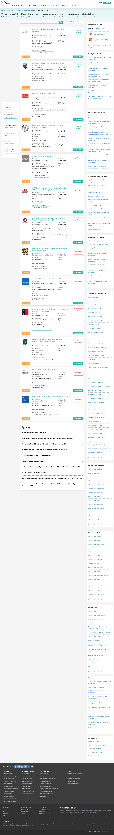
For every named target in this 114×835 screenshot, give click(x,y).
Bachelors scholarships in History (96, 185)
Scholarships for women (10, 798)
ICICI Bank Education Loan (95, 320)
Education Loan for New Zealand (96, 488)
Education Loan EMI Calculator (96, 623)
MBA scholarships (8, 786)
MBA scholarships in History (95, 192)
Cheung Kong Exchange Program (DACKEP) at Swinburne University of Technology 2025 (50, 310)
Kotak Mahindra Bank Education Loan (97, 371)
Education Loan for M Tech (95, 559)
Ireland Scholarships (27, 786)
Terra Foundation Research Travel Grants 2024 (46, 279)
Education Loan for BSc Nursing (96, 555)
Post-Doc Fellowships (9, 796)
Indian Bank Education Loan (95, 328)
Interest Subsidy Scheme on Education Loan (99, 632)
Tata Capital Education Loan (95, 378)
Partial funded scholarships (95, 752)
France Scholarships (27, 788)
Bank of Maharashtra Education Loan (97, 343)
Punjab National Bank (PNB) (100, 40)
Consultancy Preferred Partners (44, 814)
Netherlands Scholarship (28, 793)
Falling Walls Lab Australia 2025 (42, 156)
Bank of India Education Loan (95, 332)
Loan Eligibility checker (73, 783)
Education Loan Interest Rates (96, 619)
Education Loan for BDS (94, 579)
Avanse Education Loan (94, 312)
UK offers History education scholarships (99, 244)
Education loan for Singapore (95, 504)
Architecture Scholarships (10, 776)
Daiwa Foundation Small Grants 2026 (43, 93)
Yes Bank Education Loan (94, 394)
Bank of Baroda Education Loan (96, 305)
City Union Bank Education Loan (96, 417)
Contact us (5, 818)
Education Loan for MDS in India (96, 583)
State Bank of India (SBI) (99, 28)
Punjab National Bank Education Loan (49, 788)
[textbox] (4, 120)
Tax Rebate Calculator (73, 781)
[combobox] (10, 109)
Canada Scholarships (27, 783)
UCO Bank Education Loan (95, 375)
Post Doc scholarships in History (96, 208)
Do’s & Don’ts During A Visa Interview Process (97, 650)
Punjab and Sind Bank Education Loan (98, 410)
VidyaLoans (43, 796)
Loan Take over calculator (74, 778)
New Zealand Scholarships (28, 791)
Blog (4, 811)
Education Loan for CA (94, 552)
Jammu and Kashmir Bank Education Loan (99, 386)
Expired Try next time (78, 158)
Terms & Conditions (26, 807)
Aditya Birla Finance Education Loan (97, 441)
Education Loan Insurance (95, 636)
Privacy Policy (24, 809)
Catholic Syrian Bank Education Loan (97, 445)
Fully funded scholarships (95, 748)
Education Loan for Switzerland (96, 508)
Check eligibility (78, 56)
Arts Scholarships (8, 773)
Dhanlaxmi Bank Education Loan (96, 437)
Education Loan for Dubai (94, 512)
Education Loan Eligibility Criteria (96, 615)
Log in (100, 2)
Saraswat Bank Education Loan (96, 382)
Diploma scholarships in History (96, 196)
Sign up (107, 2)
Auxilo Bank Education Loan (47, 791)
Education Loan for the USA (95, 481)
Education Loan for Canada (95, 469)
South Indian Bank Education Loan (97, 402)
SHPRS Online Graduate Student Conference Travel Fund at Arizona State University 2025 (49, 189)
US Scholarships (26, 773)
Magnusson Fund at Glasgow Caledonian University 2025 (50, 396)
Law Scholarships (8, 783)
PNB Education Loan (93, 324)
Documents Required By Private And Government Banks (97, 627)
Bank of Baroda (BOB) (99, 34)
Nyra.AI (73, 5)
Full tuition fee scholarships (95, 755)
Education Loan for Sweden (95, 516)
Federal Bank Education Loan (95, 351)
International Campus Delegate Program (44, 810)
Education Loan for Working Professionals (99, 575)
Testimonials (6, 813)
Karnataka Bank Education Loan (96, 390)
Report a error (42, 817)
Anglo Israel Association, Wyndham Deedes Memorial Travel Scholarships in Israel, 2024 (49, 219)
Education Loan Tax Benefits (95, 655)
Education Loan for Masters (95, 567)
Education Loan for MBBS (94, 540)
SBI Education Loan (93, 297)
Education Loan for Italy (94, 500)
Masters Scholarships (9, 791)
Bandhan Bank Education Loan (96, 406)
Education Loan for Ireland (95, 492)
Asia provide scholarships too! (96, 687)
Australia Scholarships (27, 781)
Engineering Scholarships (10, 781)
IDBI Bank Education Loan (94, 363)
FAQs (4, 816)
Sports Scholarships (9, 778)
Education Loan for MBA (94, 536)
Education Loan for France (95, 496)
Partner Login (42, 807)
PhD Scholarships (8, 793)
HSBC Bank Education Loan (95, 425)
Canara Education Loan (46, 783)
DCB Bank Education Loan (95, 433)
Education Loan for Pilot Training (96, 587)
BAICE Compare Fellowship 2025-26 (43, 370)
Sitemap (23, 813)
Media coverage (25, 811)
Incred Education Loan (94, 359)
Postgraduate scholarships (10, 801)
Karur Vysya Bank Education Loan (96, 413)
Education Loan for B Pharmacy (96, 594)
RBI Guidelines (92, 663)
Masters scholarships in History (96, 189)
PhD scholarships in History (95, 205)
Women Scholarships (93, 741)
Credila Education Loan (94, 301)
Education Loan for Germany (95, 484)
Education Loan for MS (94, 548)
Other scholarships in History (95, 229)
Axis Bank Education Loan (95, 316)
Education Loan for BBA (94, 571)
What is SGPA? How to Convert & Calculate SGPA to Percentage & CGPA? (99, 644)
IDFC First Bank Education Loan (96, 355)
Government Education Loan (95, 640)
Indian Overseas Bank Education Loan (98, 367)
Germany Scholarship (27, 778)
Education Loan (92, 611)
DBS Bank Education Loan (95, 429)
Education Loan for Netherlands (96, 519)
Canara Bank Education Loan (95, 308)
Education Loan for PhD (94, 563)
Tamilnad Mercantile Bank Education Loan (99, 448)
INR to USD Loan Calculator (74, 776)
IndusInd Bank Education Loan (96, 398)
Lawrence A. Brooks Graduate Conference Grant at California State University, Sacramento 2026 (47, 340)
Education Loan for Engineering (96, 544)
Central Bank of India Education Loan (97, 347)
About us (5, 809)
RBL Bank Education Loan (94, 421)
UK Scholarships (26, 776)
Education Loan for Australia (95, 477)
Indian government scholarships (96, 745)
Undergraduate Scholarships (11, 788)
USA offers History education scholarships (99, 241)
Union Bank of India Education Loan (97, 336)
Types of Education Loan (94, 659)
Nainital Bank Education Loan (95, 452)
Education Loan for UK (94, 473)
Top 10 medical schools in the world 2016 (99, 707)
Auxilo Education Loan (94, 340)
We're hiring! (6, 807)
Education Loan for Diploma (95, 590)
